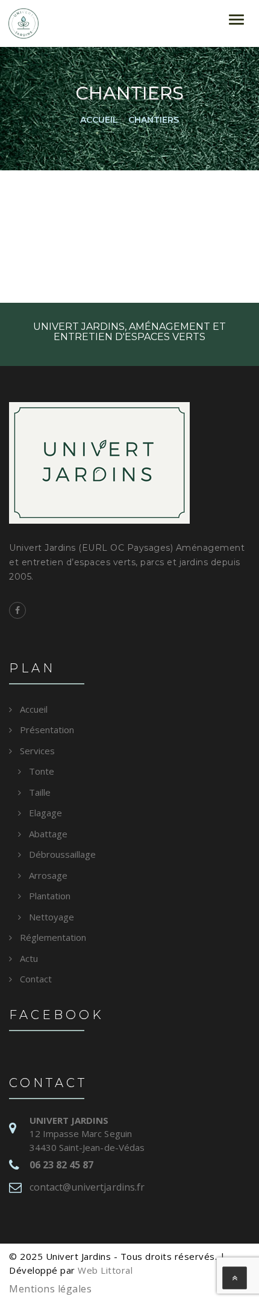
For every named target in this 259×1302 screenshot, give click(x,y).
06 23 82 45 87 (61, 1164)
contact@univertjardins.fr (87, 1187)
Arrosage (48, 875)
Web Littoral (105, 1270)
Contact (36, 979)
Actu (29, 958)
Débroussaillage (62, 854)
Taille (40, 792)
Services (37, 751)
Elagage (45, 813)
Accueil (34, 709)
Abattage (48, 834)
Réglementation (53, 937)
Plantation (49, 896)
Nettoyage (51, 917)
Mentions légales (50, 1288)
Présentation (47, 730)
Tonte (41, 771)
